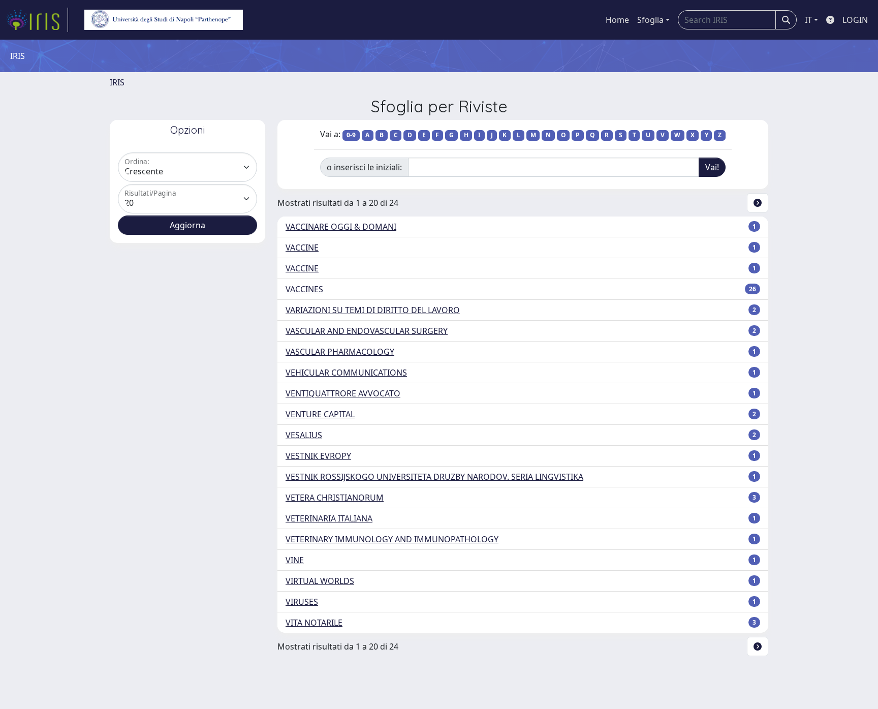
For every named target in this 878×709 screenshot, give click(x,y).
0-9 (351, 135)
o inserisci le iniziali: (364, 167)
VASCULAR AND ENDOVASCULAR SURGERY (367, 330)
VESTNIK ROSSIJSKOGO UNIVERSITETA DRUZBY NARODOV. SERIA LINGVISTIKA (434, 476)
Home (617, 19)
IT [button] (808, 19)
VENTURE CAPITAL (320, 414)
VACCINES (304, 289)
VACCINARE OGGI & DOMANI (341, 226)
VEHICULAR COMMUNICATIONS (346, 372)
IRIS (117, 82)
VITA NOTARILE (314, 622)
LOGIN (855, 19)
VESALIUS (304, 435)
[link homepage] (37, 20)
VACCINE (302, 247)
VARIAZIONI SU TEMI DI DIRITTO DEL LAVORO (373, 310)
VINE (295, 560)
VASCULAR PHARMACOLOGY (340, 351)
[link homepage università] (163, 20)
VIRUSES (302, 601)
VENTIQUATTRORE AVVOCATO (343, 393)
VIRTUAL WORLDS (320, 581)
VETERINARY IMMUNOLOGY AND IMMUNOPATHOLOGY (392, 539)
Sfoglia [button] (650, 19)
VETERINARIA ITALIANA (329, 518)
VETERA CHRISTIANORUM (335, 497)
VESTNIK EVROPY (318, 455)
